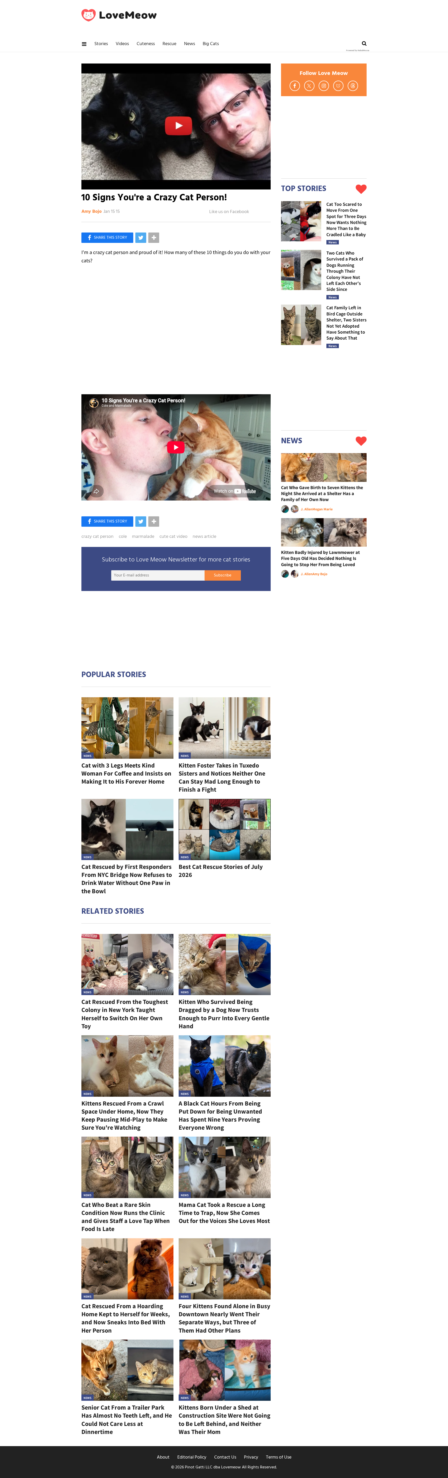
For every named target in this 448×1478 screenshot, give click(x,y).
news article (204, 536)
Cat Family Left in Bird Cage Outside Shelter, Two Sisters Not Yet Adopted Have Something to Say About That (346, 323)
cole (123, 536)
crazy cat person (97, 536)
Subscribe (222, 575)
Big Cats (211, 44)
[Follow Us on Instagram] (324, 86)
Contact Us (225, 1457)
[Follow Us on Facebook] (295, 86)
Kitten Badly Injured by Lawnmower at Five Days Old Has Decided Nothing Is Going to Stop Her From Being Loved (320, 558)
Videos (122, 44)
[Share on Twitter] (140, 238)
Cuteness (146, 44)
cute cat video (173, 536)
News (189, 44)
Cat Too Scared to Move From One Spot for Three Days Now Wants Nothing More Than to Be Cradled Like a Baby (346, 219)
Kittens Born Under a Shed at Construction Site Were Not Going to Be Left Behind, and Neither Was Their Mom (224, 1419)
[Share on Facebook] (107, 238)
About (163, 1457)
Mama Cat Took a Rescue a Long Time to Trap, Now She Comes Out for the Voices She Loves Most (224, 1213)
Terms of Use (278, 1457)
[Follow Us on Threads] (353, 86)
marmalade (143, 536)
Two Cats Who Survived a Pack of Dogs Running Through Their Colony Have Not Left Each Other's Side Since (344, 271)
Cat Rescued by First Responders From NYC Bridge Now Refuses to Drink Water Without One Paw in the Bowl (126, 879)
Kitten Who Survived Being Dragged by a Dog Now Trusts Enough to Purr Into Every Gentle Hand (224, 1014)
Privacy (251, 1457)
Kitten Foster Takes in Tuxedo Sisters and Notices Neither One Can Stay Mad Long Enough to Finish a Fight (222, 777)
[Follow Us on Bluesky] (338, 86)
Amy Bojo (91, 211)
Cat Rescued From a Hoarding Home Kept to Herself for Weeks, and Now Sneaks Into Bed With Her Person (125, 1318)
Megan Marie (322, 509)
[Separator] (153, 238)
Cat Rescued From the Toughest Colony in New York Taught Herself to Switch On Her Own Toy (124, 1014)
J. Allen (306, 509)
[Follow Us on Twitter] (309, 86)
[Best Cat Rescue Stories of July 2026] (225, 829)
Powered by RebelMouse (357, 50)
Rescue (169, 44)
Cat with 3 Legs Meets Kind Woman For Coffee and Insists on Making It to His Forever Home (126, 773)
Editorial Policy (191, 1457)
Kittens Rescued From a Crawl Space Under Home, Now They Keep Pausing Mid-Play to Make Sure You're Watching (124, 1115)
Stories (101, 44)
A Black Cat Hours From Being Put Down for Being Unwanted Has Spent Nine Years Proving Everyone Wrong (220, 1115)
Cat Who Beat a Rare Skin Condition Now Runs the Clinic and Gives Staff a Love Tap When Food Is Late (125, 1217)
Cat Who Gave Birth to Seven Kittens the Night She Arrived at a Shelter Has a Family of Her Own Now (322, 493)
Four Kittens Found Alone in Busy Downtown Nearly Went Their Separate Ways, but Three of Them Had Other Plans (224, 1318)
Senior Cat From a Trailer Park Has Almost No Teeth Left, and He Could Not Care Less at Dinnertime (126, 1419)
